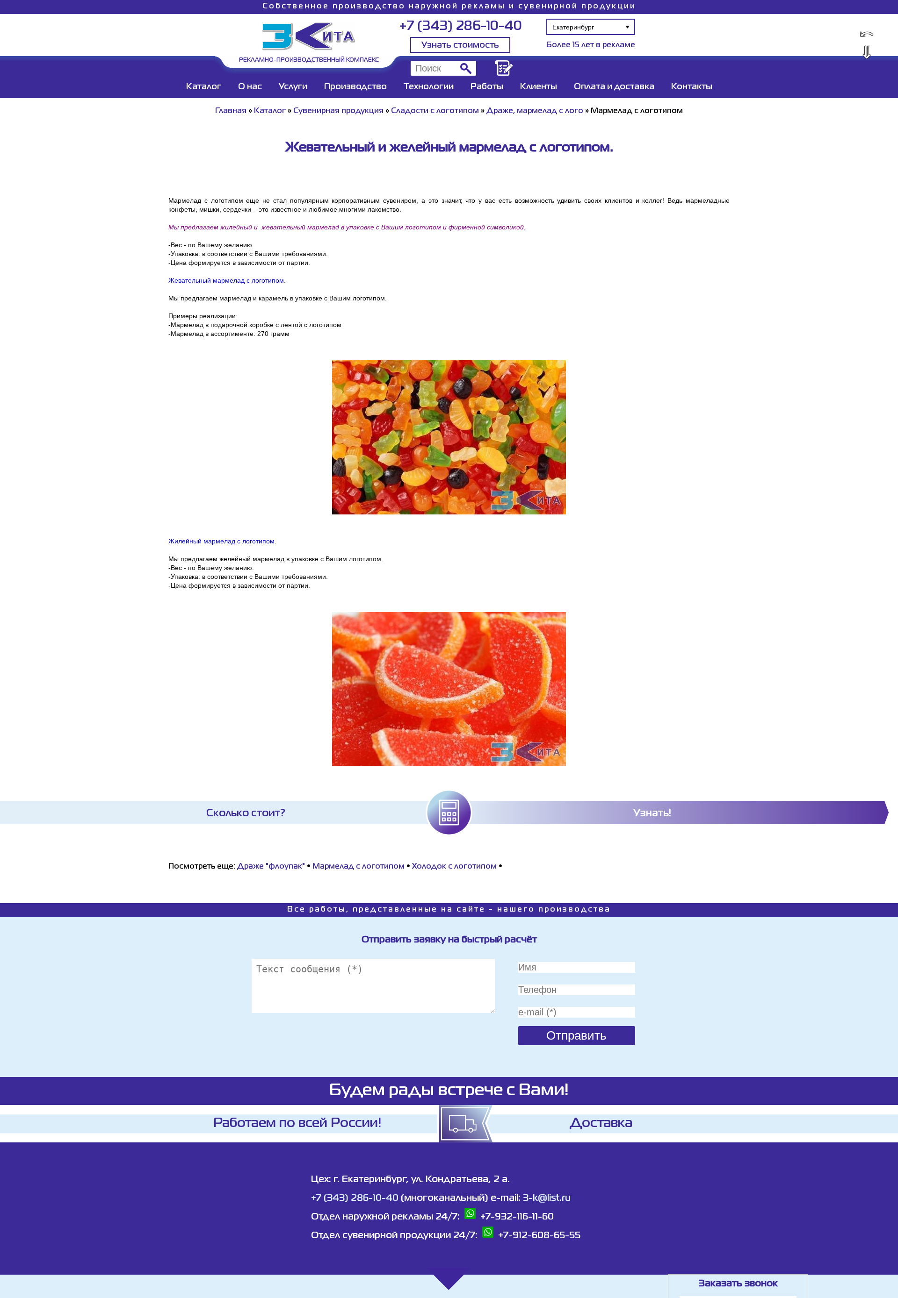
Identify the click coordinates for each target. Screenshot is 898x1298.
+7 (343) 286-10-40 (460, 26)
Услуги (293, 87)
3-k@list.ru (547, 1198)
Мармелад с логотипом (358, 866)
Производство (355, 87)
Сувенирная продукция (338, 111)
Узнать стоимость (460, 45)
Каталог (203, 87)
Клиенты (538, 87)
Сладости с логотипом (435, 111)
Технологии (429, 87)
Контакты (691, 87)
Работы (487, 87)
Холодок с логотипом (454, 866)
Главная (230, 111)
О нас (250, 87)
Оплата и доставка (614, 87)
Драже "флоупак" (271, 866)
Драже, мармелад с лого (534, 111)
